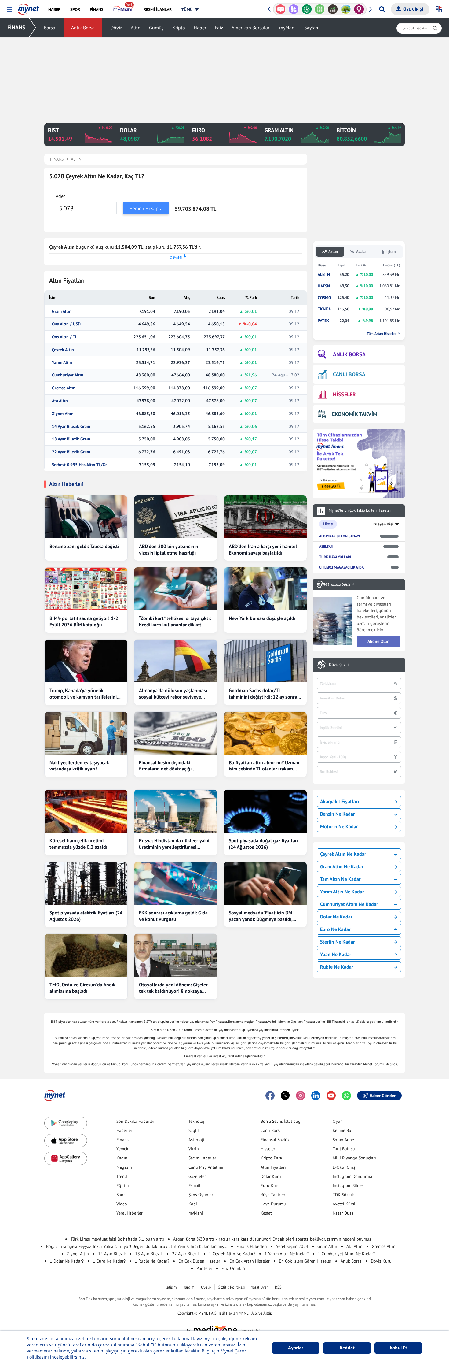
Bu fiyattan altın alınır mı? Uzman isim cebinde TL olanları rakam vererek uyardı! (264, 765)
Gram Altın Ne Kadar (341, 866)
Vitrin (193, 1149)
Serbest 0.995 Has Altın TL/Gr (79, 464)
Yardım (189, 1287)
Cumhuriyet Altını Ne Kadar (349, 904)
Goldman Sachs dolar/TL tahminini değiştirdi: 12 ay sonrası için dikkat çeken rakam (265, 693)
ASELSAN (326, 546)
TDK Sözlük (343, 1194)
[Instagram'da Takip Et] (300, 1095)
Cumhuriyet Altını (68, 375)
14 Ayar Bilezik (112, 1253)
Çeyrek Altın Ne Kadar (343, 854)
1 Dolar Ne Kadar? (67, 1261)
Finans (122, 1139)
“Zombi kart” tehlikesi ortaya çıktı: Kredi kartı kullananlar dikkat (175, 621)
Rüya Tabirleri (274, 1194)
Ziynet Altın (63, 413)
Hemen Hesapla (145, 208)
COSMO (324, 297)
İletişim (170, 1287)
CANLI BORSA (349, 374)
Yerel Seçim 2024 (292, 1246)
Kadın (121, 1158)
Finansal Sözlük (275, 1139)
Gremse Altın (63, 388)
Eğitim (122, 1185)
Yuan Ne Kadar (335, 954)
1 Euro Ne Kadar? (109, 1261)
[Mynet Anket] (280, 9)
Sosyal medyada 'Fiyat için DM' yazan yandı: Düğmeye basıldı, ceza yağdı (261, 916)
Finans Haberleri (251, 1246)
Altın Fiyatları (273, 1167)
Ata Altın (60, 400)
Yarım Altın (62, 362)
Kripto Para (271, 1158)
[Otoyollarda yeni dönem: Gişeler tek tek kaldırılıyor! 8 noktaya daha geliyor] (175, 955)
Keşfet (266, 1213)
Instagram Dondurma (352, 1176)
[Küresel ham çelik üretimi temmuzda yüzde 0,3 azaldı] (86, 811)
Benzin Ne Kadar (337, 814)
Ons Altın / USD (66, 324)
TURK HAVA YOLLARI (335, 557)
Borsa (49, 27)
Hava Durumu (273, 1204)
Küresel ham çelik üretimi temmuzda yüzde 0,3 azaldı (78, 843)
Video (121, 1204)
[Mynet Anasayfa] (28, 7)
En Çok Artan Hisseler (249, 1261)
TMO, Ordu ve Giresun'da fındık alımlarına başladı (82, 987)
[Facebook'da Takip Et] (270, 1095)
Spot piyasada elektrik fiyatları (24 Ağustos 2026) (85, 916)
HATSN (324, 286)
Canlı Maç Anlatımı (205, 1167)
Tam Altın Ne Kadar (340, 879)
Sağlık (194, 1130)
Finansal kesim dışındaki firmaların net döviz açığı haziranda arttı (165, 765)
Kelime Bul (342, 1130)
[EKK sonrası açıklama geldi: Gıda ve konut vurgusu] (175, 883)
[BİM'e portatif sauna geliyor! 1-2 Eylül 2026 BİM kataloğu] (86, 588)
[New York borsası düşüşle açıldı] (265, 588)
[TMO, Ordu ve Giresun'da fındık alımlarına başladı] (86, 955)
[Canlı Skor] (306, 9)
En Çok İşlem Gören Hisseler (305, 1261)
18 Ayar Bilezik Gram (71, 439)
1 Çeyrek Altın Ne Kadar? (232, 1253)
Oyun (338, 1121)
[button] (9, 9)
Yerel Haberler (129, 1213)
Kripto (178, 27)
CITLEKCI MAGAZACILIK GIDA (341, 567)
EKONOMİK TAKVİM (354, 413)
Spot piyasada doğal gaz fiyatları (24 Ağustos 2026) (263, 843)
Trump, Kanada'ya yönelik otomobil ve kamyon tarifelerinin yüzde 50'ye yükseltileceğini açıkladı (84, 693)
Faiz (219, 27)
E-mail (194, 1185)
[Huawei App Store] (65, 1158)
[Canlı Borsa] (332, 9)
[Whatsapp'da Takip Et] (346, 1095)
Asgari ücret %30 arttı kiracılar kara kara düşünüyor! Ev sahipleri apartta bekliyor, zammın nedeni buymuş (272, 1239)
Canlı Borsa (271, 1130)
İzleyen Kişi (383, 524)
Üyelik (206, 1287)
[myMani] (123, 9)
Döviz (116, 27)
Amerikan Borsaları (251, 27)
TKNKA (324, 309)
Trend (121, 1176)
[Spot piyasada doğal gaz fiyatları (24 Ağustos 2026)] (265, 811)
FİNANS (16, 27)
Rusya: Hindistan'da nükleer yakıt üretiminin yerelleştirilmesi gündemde (174, 843)
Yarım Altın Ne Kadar (342, 891)
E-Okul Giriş (344, 1167)
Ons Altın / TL (64, 336)
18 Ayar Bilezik (149, 1253)
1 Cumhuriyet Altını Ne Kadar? (346, 1253)
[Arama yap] (382, 9)
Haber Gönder (383, 1095)
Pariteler (204, 1268)
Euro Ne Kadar (335, 929)
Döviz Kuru (381, 1261)
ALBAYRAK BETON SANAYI (339, 536)
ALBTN (324, 274)
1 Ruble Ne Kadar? (152, 1261)
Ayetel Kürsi (344, 1204)
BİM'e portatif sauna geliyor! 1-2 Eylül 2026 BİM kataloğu (83, 621)
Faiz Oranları (233, 1268)
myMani (287, 27)
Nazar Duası (344, 1213)
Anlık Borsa (83, 27)
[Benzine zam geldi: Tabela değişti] (86, 516)
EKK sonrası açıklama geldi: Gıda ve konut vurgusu (173, 916)
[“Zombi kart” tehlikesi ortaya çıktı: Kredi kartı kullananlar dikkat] (175, 588)
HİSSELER (344, 394)
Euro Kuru (270, 1185)
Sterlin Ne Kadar (337, 942)
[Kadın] (359, 9)
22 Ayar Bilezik (186, 1253)
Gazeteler (197, 1176)
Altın (136, 27)
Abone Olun (378, 641)
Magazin (124, 1167)
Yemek (122, 1149)
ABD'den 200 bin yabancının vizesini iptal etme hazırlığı (168, 549)
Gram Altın (61, 311)
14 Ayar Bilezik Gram (71, 426)
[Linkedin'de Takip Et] (315, 1095)
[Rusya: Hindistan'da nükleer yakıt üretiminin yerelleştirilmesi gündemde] (175, 811)
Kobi (192, 1204)
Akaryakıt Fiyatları (339, 801)
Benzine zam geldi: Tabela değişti (84, 546)
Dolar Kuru (271, 1176)
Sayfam (311, 27)
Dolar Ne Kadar (336, 917)
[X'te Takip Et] (285, 1095)
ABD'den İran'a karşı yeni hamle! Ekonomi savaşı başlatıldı (263, 549)
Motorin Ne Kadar (339, 826)
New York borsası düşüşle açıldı (262, 618)
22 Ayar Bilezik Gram (71, 451)
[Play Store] (65, 1123)
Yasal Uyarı (259, 1287)
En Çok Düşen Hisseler (199, 1261)
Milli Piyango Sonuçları (354, 1158)
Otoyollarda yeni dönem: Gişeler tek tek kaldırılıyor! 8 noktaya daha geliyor (173, 987)
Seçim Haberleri (202, 1158)
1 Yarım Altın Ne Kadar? (287, 1253)
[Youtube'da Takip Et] (331, 1095)
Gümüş (156, 27)
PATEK (323, 320)
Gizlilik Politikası (231, 1287)
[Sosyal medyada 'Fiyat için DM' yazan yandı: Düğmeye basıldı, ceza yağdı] (265, 883)
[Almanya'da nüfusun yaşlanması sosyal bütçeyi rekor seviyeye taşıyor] (175, 661)
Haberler (124, 1130)
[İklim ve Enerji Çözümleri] (345, 9)
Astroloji (196, 1139)
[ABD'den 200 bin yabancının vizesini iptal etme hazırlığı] (175, 516)
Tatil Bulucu (344, 1149)
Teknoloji (197, 1121)
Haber (200, 27)
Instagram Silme (348, 1185)
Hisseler (268, 1149)
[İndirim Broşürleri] (293, 9)
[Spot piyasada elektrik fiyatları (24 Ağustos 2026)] (86, 883)
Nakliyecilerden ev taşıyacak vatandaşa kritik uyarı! (79, 765)
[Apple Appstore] (65, 1140)
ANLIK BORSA (349, 354)
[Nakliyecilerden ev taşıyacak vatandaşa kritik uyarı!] (86, 733)
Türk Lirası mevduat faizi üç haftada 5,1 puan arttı (117, 1239)
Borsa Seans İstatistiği (281, 1121)
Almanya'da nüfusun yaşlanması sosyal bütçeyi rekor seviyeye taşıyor (173, 693)
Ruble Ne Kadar (336, 967)
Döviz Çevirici (340, 664)
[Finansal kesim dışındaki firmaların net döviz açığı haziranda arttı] (175, 733)
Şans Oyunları (201, 1194)
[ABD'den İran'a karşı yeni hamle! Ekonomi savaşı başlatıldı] (265, 516)
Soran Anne (343, 1139)
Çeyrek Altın (63, 349)
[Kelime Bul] (319, 9)
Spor (120, 1194)
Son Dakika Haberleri (135, 1121)
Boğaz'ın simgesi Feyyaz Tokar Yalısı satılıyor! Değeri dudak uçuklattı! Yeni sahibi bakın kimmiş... (136, 1246)
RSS (278, 1287)
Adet (60, 196)
